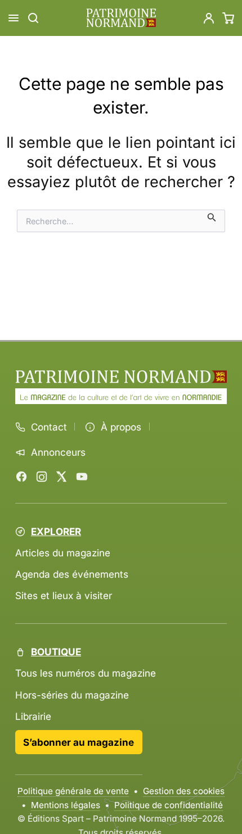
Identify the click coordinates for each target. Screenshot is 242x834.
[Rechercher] (33, 18)
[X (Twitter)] (61, 476)
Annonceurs (58, 452)
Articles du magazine (62, 553)
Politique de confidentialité (168, 805)
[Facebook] (21, 476)
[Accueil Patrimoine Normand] (121, 376)
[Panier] (228, 18)
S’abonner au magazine (78, 742)
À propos (121, 427)
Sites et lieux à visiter (63, 595)
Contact (49, 427)
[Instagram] (41, 476)
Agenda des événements (71, 574)
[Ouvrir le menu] (13, 18)
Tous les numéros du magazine (85, 673)
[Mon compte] (209, 18)
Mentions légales (65, 805)
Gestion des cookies (184, 791)
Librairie (33, 716)
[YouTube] (81, 476)
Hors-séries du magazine (72, 695)
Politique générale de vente (73, 791)
